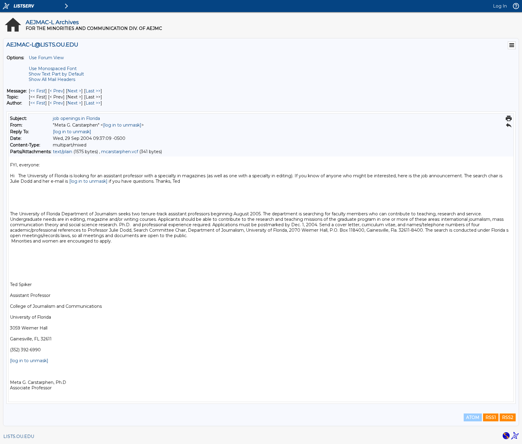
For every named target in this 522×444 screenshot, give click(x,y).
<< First (37, 91)
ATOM (472, 417)
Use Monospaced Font (53, 68)
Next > (74, 91)
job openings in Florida (76, 118)
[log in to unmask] (122, 125)
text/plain (62, 151)
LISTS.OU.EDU (18, 436)
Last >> (93, 91)
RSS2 (507, 417)
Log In (500, 6)
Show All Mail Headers (52, 79)
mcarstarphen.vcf (119, 151)
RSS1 (490, 417)
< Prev (56, 91)
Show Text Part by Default (56, 74)
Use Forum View (46, 57)
